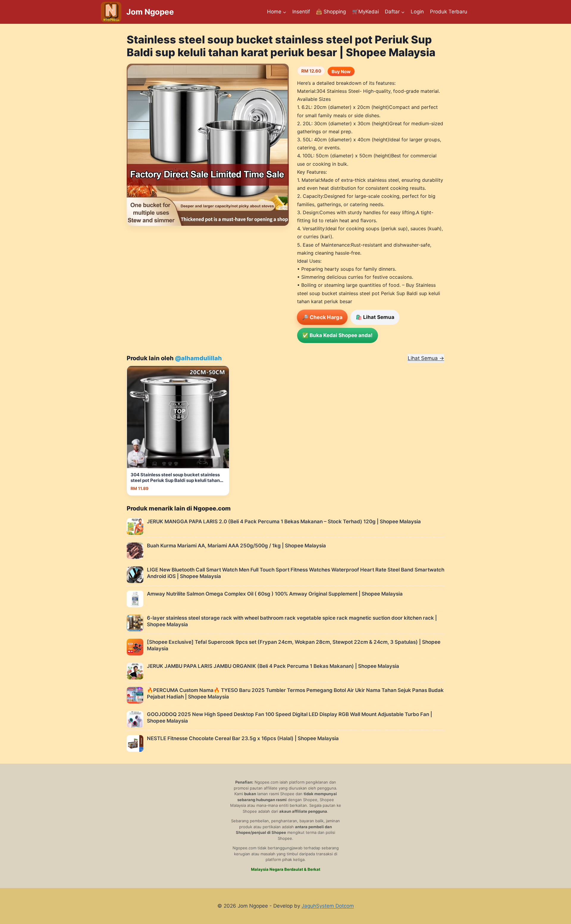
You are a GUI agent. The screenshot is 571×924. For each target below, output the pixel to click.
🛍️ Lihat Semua (375, 317)
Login (417, 12)
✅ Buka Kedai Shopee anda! (337, 335)
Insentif (301, 12)
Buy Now (341, 71)
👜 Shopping (331, 12)
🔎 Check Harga (322, 317)
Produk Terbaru (448, 12)
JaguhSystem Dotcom (328, 906)
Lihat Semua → (426, 358)
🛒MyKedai (365, 12)
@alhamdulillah (198, 358)
